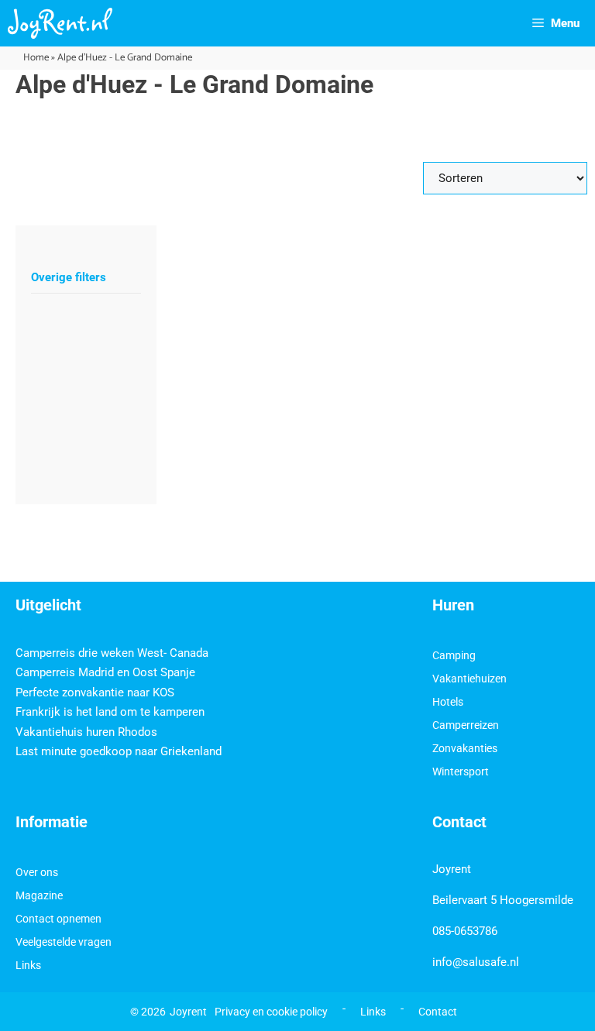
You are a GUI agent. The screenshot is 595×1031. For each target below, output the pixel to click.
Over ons (36, 872)
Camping (454, 655)
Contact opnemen (58, 918)
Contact (437, 1011)
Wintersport (460, 771)
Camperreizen (465, 725)
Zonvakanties (464, 748)
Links (28, 965)
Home (36, 58)
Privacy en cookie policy (271, 1011)
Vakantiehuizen (469, 678)
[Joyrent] (60, 23)
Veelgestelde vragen (63, 942)
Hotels (447, 702)
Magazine (39, 895)
